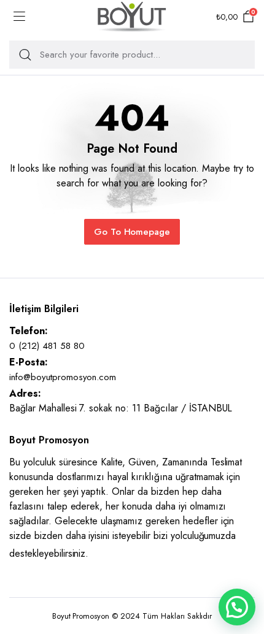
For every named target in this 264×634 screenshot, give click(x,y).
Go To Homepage (132, 232)
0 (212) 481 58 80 (47, 346)
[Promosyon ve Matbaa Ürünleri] (132, 17)
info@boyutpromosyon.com (62, 377)
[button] (237, 607)
